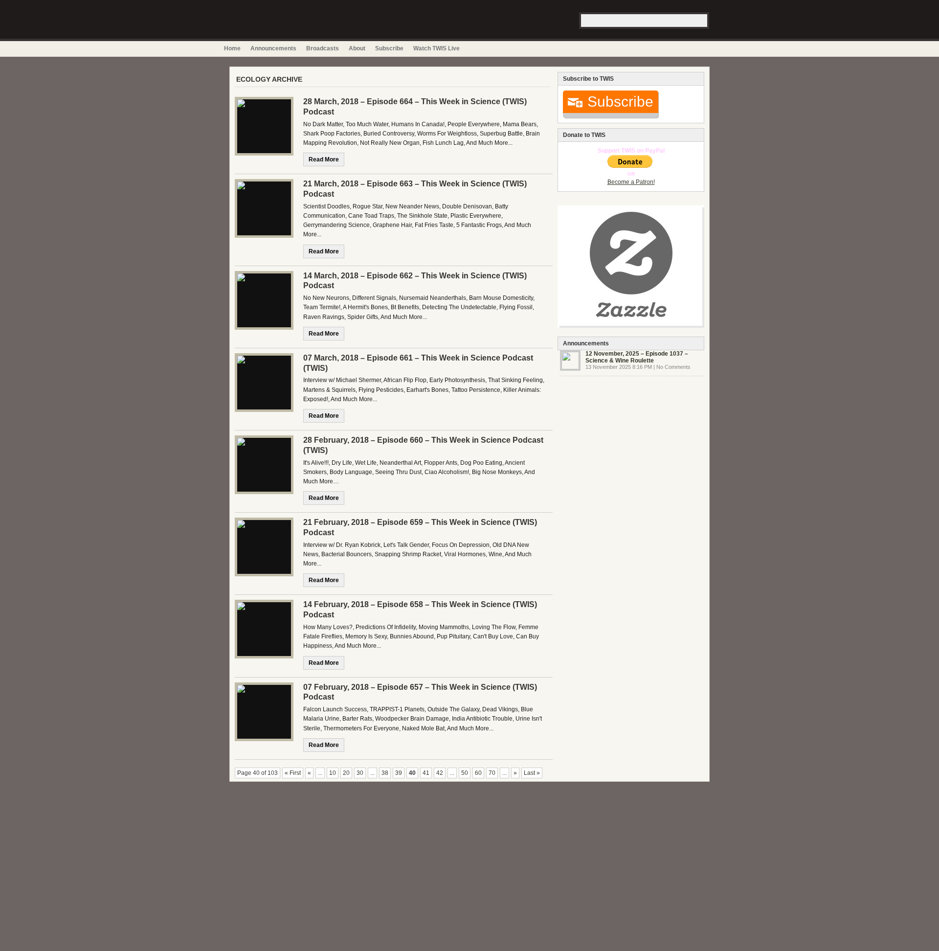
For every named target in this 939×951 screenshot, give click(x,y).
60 (478, 773)
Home (232, 48)
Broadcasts (322, 48)
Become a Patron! (631, 182)
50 (464, 773)
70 (492, 773)
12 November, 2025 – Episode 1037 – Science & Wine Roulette (636, 357)
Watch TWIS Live (436, 48)
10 (332, 773)
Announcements (273, 48)
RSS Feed (703, 48)
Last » (532, 773)
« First (293, 773)
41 (426, 773)
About (357, 48)
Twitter (713, 48)
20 (346, 773)
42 (439, 773)
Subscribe (389, 48)
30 (360, 773)
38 (384, 773)
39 (398, 773)
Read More (324, 159)
